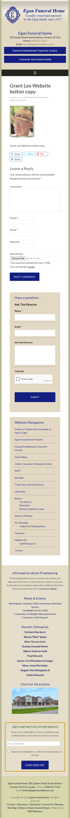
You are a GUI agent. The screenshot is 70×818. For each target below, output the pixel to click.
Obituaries (20, 491)
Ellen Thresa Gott (35, 641)
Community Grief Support (35, 617)
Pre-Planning (21, 522)
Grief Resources (28, 543)
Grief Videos (21, 457)
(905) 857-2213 (39, 40)
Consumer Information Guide (35, 59)
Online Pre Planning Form (32, 526)
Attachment (16, 253)
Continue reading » (48, 588)
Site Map (19, 477)
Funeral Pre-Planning (52, 804)
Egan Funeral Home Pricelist (29, 439)
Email (14, 229)
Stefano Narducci (35, 631)
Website (14, 241)
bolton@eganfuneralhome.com (38, 44)
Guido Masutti (35, 674)
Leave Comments (18, 100)
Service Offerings (24, 515)
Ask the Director (24, 342)
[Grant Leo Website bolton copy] (22, 137)
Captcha (19, 371)
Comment (16, 186)
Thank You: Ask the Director (29, 484)
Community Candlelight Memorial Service (35, 614)
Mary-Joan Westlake (35, 665)
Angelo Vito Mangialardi (35, 670)
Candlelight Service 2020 (35, 610)
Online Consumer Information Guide (33, 463)
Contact (19, 550)
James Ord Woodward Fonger (35, 660)
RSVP (18, 470)
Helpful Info (21, 540)
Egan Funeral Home (39, 797)
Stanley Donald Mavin (35, 646)
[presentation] (34, 379)
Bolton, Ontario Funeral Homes (34, 807)
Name (14, 217)
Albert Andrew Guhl (35, 651)
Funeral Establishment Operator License (35, 50)
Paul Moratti (35, 655)
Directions (25, 505)
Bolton (18, 498)
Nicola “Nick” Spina (35, 636)
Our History (26, 502)
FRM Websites (35, 811)
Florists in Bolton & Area (32, 509)
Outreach (20, 533)
